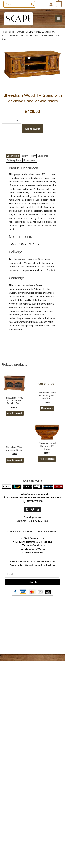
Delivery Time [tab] (14, 160)
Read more (47, 408)
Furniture (20, 32)
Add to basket (32, 129)
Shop (11, 32)
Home (4, 32)
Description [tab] (13, 156)
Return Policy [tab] (28, 156)
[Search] (32, 4)
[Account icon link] (51, 4)
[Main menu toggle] (58, 18)
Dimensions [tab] (29, 160)
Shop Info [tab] (43, 156)
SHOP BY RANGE (34, 32)
